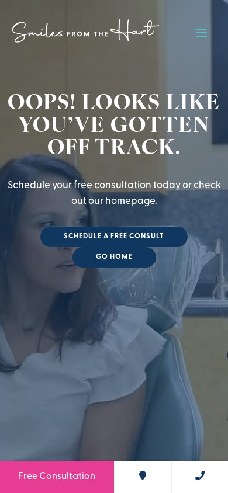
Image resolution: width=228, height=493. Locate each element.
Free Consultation (57, 476)
